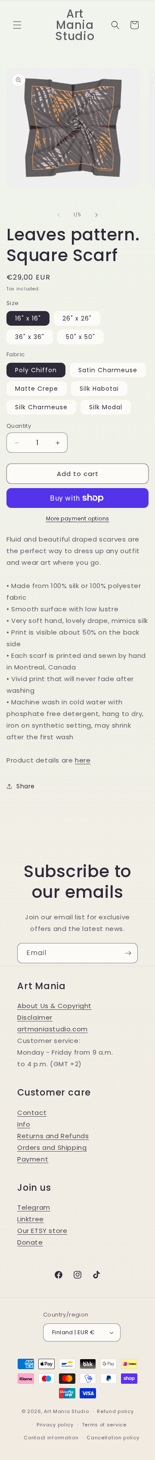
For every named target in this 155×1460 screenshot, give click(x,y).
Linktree (30, 1218)
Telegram (33, 1207)
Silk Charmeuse (41, 407)
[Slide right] (96, 214)
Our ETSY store (42, 1230)
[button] (17, 25)
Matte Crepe (36, 388)
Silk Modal (105, 407)
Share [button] (25, 786)
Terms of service (104, 1424)
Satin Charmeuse (107, 370)
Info (23, 1124)
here (82, 760)
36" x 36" (29, 337)
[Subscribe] (127, 953)
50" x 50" (80, 337)
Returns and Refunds (53, 1135)
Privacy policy (55, 1424)
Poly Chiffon (36, 370)
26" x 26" (77, 318)
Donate (30, 1242)
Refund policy (115, 1411)
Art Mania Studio (66, 1411)
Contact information (51, 1437)
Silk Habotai (99, 388)
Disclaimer (35, 1017)
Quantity (18, 426)
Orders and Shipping (52, 1147)
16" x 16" (28, 318)
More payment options (77, 518)
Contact (31, 1112)
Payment (32, 1159)
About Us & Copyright (54, 1005)
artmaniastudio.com (52, 1029)
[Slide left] (58, 214)
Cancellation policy (113, 1437)
